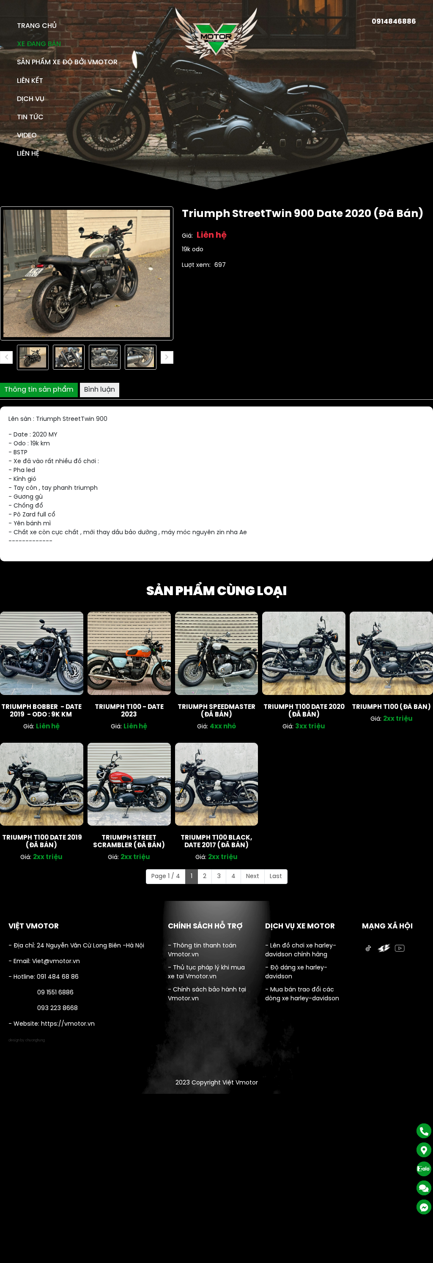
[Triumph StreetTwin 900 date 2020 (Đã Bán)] (33, 357)
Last (276, 876)
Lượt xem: (196, 265)
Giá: (187, 236)
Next (252, 876)
